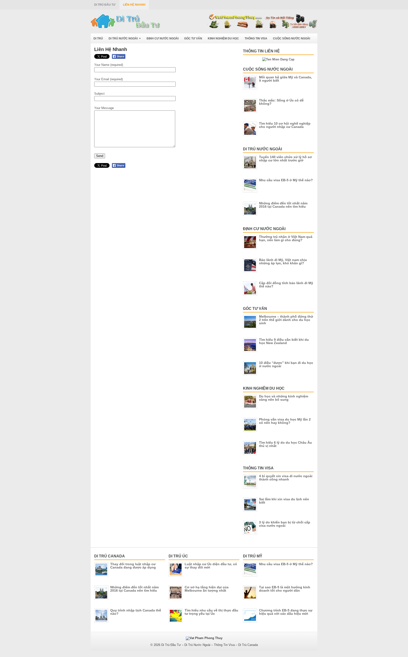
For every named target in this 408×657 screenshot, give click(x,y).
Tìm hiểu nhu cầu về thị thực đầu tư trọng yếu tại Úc (211, 611)
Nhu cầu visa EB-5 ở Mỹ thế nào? (286, 180)
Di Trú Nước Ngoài (125, 38)
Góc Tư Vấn (193, 38)
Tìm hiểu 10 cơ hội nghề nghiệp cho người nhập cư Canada (284, 125)
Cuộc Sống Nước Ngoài (291, 38)
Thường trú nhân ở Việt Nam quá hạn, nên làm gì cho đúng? (285, 238)
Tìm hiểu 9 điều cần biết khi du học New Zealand (284, 341)
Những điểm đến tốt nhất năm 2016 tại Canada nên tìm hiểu (283, 204)
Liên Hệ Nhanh (134, 4)
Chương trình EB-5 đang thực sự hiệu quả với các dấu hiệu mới (285, 611)
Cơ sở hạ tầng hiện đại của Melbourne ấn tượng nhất (207, 588)
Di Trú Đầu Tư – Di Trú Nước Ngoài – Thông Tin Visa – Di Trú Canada (209, 645)
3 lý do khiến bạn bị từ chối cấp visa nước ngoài (284, 523)
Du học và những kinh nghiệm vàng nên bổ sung (283, 397)
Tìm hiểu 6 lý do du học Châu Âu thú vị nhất (285, 444)
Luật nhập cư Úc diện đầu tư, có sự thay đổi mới (211, 565)
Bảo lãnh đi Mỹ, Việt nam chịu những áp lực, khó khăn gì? (283, 261)
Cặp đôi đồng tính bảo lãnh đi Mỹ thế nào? (286, 284)
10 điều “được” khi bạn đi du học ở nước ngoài (286, 364)
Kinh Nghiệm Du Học (223, 38)
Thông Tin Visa (256, 38)
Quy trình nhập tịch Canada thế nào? (135, 611)
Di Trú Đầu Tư (104, 4)
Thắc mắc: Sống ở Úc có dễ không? (281, 101)
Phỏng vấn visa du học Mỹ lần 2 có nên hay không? (285, 421)
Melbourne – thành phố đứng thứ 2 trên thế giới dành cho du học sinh (286, 320)
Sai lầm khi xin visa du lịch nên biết (284, 500)
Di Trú (98, 38)
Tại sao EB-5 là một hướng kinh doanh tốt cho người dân (284, 588)
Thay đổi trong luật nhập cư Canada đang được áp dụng (133, 565)
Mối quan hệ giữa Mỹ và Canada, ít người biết (285, 78)
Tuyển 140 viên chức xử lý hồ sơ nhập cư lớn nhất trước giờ (285, 158)
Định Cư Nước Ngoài (162, 38)
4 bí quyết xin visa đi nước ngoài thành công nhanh (285, 477)
